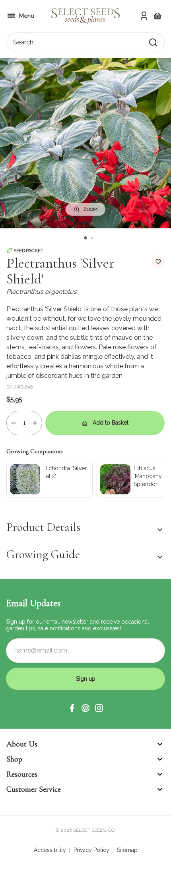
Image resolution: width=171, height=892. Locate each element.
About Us (21, 744)
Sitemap (127, 850)
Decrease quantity (13, 423)
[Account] (144, 16)
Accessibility (50, 850)
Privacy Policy (91, 850)
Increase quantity (35, 423)
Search (23, 42)
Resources (21, 774)
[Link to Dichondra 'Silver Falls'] (49, 479)
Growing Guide (43, 554)
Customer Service (33, 789)
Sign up (85, 679)
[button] (72, 708)
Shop (14, 759)
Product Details (43, 527)
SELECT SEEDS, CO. (94, 830)
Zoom (90, 209)
